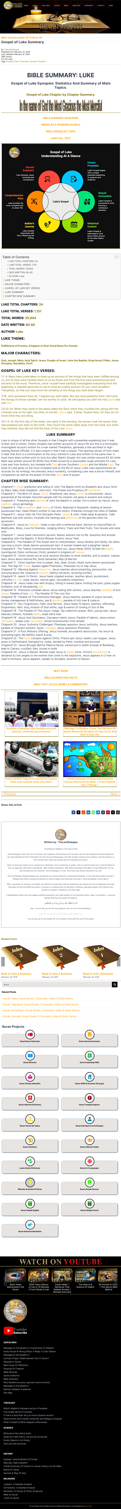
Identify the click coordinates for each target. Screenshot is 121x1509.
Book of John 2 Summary (16, 973)
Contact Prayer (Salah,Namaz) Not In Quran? (26, 1358)
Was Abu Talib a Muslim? (16, 1463)
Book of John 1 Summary (57, 973)
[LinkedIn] (88, 814)
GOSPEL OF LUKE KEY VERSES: (23, 288)
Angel (20, 486)
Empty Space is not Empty (17, 1440)
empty (70, 652)
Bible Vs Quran (11, 1494)
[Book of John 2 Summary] (20, 946)
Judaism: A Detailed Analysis (18, 1484)
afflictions (72, 517)
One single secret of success (18, 1412)
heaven (79, 552)
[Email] (112, 814)
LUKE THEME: (12, 280)
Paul (54, 464)
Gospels (10, 61)
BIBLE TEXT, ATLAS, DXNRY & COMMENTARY (61, 684)
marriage (50, 627)
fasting (46, 507)
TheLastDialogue (11, 49)
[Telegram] (98, 814)
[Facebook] (73, 814)
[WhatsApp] (93, 814)
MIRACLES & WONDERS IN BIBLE (60, 124)
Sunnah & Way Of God (15, 1473)
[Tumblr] (103, 814)
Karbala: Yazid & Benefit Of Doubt (20, 1459)
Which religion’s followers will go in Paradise (25, 1408)
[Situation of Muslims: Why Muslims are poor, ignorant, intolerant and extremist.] (31, 692)
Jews (27, 638)
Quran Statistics (11, 1375)
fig (14, 579)
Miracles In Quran (12, 1362)
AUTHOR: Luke (16, 276)
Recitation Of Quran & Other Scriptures (23, 1491)
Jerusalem (7, 621)
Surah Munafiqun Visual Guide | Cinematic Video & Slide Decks (41, 1010)
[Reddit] (83, 814)
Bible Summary (9, 37)
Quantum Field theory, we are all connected (25, 1437)
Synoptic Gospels (37, 61)
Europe (83, 464)
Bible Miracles (10, 1372)
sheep (5, 593)
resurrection (100, 652)
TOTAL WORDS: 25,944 (21, 268)
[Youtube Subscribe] (15, 1327)
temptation (29, 507)
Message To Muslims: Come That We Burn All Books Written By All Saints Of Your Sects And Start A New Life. (90, 731)
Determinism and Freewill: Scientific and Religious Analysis (33, 1418)
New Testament (22, 61)
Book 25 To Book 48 (30, 37)
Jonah (26, 565)
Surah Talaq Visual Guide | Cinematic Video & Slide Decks (38, 998)
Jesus (62, 412)
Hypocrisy (45, 569)
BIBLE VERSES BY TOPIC (61, 131)
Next (114, 794)
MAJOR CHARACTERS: (17, 284)
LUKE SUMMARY (14, 292)
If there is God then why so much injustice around (28, 1415)
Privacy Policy (88, 1506)
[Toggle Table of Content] (115, 257)
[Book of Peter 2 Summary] (101, 946)
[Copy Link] (117, 814)
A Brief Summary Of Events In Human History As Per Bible (32, 1466)
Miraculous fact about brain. (18, 1433)
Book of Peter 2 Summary (98, 973)
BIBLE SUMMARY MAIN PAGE (60, 118)
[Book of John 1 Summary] (60, 946)
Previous (10, 794)
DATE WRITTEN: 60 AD (21, 272)
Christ (44, 493)
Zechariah (94, 490)
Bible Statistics (11, 1379)
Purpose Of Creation (14, 1368)
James (66, 514)
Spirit (111, 399)
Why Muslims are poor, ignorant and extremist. (27, 1382)
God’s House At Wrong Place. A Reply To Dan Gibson (30, 1351)
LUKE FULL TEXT (61, 138)
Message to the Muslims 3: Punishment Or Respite (29, 1348)
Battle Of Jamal (11, 1469)
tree (19, 579)
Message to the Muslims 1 (16, 1386)
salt (41, 586)
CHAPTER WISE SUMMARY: (20, 296)
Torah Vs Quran (11, 1498)
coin (31, 593)
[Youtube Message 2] (60, 1260)
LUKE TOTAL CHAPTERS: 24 (23, 261)
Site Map (8, 1392)
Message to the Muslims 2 (17, 1355)
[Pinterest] (108, 814)
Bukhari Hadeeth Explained (17, 1389)
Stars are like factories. (15, 1443)
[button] (3, 961)
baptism (40, 500)
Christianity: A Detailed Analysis (19, 1487)
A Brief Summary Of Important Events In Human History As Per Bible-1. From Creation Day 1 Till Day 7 (89, 781)
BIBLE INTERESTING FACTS (60, 677)
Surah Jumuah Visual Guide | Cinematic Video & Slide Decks (39, 1016)
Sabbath (34, 524)
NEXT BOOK (61, 670)
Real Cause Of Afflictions (16, 1365)
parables (107, 590)
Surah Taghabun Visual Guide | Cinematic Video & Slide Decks (41, 1004)
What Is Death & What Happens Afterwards (25, 1422)
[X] (78, 814)
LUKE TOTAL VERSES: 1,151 (23, 265)
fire (9, 403)
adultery (57, 600)
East (110, 464)
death (109, 548)
